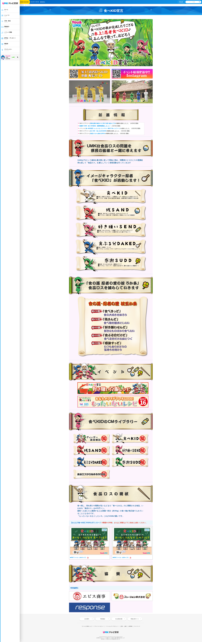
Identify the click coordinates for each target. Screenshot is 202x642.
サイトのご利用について (87, 626)
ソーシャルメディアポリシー (112, 626)
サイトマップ (137, 626)
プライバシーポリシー (99, 626)
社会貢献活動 (118, 619)
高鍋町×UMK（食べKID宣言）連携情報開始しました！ (95, 126)
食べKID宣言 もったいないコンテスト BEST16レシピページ (103, 128)
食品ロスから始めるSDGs (97, 133)
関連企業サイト (135, 619)
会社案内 (86, 619)
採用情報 (130, 626)
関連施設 (102, 619)
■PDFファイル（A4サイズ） (78, 557)
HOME (22, 5)
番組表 (181, 2)
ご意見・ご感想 (123, 626)
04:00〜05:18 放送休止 (38, 2)
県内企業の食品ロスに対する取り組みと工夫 (103, 123)
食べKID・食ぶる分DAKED (98, 131)
